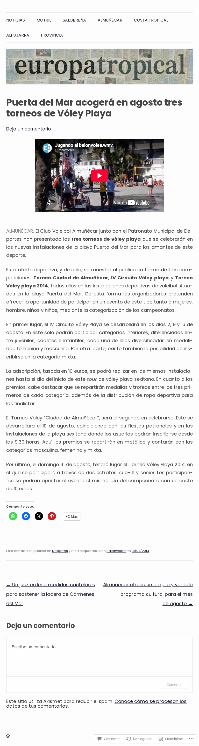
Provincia (52, 35)
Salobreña (74, 20)
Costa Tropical (151, 20)
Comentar (174, 684)
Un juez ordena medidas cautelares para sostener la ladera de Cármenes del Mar (50, 594)
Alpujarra (17, 35)
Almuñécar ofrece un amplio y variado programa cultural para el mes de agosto (148, 594)
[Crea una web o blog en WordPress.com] (8, 736)
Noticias (15, 20)
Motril (44, 20)
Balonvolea (116, 550)
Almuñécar (110, 20)
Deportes (60, 550)
